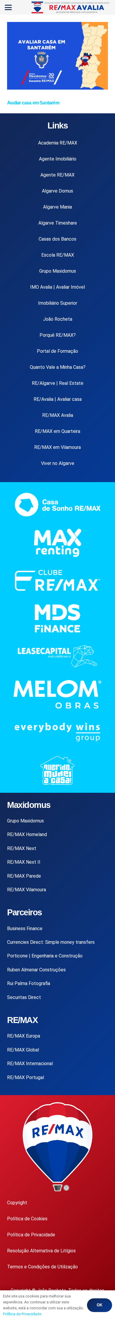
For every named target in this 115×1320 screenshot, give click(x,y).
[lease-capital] (57, 656)
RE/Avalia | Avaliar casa (58, 399)
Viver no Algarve (57, 463)
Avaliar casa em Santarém (33, 102)
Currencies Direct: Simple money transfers (51, 942)
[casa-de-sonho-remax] (57, 504)
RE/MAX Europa (23, 1036)
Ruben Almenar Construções (36, 970)
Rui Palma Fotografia (28, 983)
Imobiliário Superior (57, 303)
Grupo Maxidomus (57, 271)
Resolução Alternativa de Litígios (41, 1251)
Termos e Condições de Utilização (42, 1267)
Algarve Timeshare (57, 223)
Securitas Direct (24, 997)
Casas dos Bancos (57, 239)
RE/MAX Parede (24, 876)
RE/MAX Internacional (30, 1063)
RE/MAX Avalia (57, 415)
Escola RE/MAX (57, 255)
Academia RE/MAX (57, 143)
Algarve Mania (57, 207)
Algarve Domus (57, 191)
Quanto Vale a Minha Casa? (58, 367)
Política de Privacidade (31, 1235)
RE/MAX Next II (23, 862)
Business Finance (24, 928)
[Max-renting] (57, 543)
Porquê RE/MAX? (58, 335)
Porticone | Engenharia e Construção (45, 956)
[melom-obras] (57, 694)
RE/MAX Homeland (27, 834)
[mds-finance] (57, 618)
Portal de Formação (57, 351)
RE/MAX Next (21, 848)
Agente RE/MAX (57, 175)
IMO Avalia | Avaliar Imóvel (57, 287)
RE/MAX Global (23, 1050)
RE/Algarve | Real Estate (57, 383)
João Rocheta (57, 319)
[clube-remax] (57, 580)
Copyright (17, 1202)
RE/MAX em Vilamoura (57, 447)
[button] (8, 7)
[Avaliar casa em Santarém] (57, 88)
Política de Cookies (27, 1218)
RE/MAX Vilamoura (26, 889)
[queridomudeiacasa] (57, 770)
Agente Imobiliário (57, 159)
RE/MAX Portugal (25, 1077)
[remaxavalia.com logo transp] (71, 7)
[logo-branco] (57, 732)
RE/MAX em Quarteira (57, 431)
